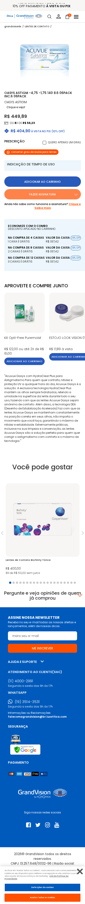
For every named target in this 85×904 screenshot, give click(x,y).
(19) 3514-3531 (27, 701)
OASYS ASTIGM (15, 102)
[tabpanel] (42, 530)
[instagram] (47, 825)
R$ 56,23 (29, 123)
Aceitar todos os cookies (42, 897)
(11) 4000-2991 (20, 681)
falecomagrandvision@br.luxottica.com (37, 717)
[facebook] (28, 825)
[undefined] (44, 59)
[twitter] (38, 825)
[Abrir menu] (76, 16)
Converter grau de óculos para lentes (33, 152)
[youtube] (56, 825)
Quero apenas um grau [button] (64, 142)
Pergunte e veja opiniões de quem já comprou (42, 595)
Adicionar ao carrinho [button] (42, 182)
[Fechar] (80, 871)
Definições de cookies (42, 887)
